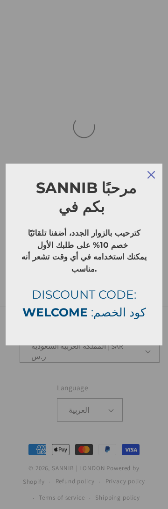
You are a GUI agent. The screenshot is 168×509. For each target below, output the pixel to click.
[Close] (151, 175)
